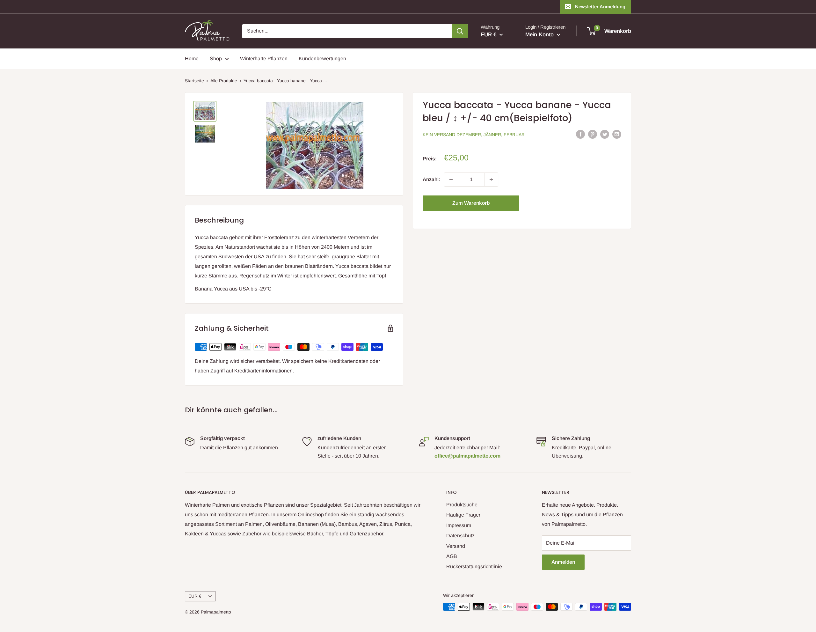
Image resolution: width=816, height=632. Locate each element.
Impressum (458, 525)
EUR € (194, 596)
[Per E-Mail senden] (616, 134)
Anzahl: (431, 179)
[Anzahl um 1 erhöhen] (491, 179)
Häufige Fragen (464, 515)
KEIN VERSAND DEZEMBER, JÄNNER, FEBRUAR (474, 134)
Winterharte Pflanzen (264, 58)
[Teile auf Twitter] (604, 134)
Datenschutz (460, 535)
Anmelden (563, 562)
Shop (216, 58)
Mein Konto (540, 35)
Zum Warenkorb (471, 203)
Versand (455, 546)
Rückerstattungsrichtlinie (474, 566)
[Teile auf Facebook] (580, 134)
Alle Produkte (223, 80)
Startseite (194, 80)
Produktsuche (461, 504)
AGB (451, 556)
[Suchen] (460, 31)
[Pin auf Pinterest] (592, 134)
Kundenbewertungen (322, 58)
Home (192, 58)
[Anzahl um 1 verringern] (451, 179)
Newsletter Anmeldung (600, 6)
